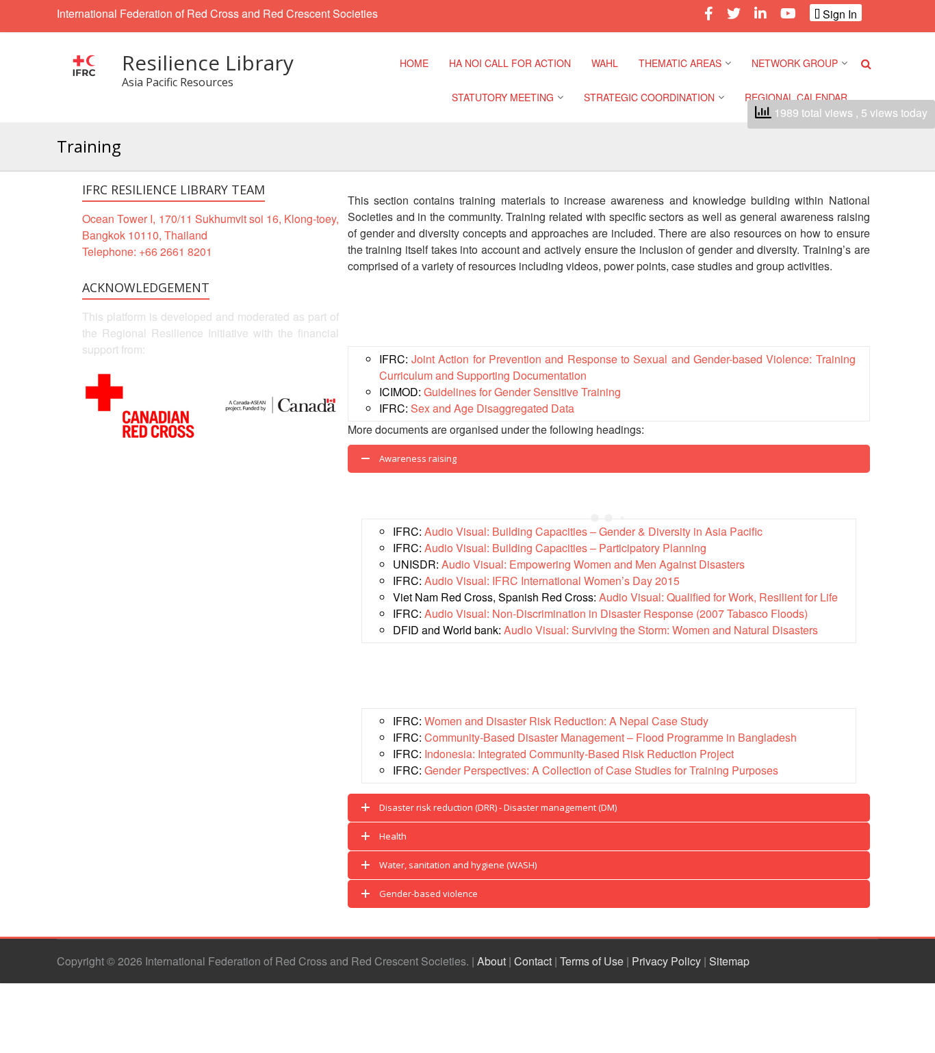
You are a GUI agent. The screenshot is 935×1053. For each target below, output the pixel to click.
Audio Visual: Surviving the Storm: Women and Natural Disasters (661, 630)
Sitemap (729, 961)
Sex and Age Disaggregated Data (492, 408)
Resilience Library (208, 63)
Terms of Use (592, 961)
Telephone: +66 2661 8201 (147, 251)
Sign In (838, 13)
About (491, 961)
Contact (533, 961)
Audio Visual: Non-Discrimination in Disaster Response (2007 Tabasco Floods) (616, 613)
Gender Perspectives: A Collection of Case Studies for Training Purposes (601, 770)
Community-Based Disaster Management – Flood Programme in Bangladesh (610, 737)
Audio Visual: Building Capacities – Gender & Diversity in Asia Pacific (593, 531)
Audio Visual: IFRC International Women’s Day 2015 (552, 580)
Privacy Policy (666, 961)
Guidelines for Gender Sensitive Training (522, 392)
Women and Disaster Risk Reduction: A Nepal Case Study (566, 721)
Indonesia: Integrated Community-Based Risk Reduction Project (579, 754)
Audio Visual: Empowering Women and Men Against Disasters (593, 564)
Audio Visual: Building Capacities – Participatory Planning (565, 548)
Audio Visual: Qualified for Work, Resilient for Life (718, 597)
